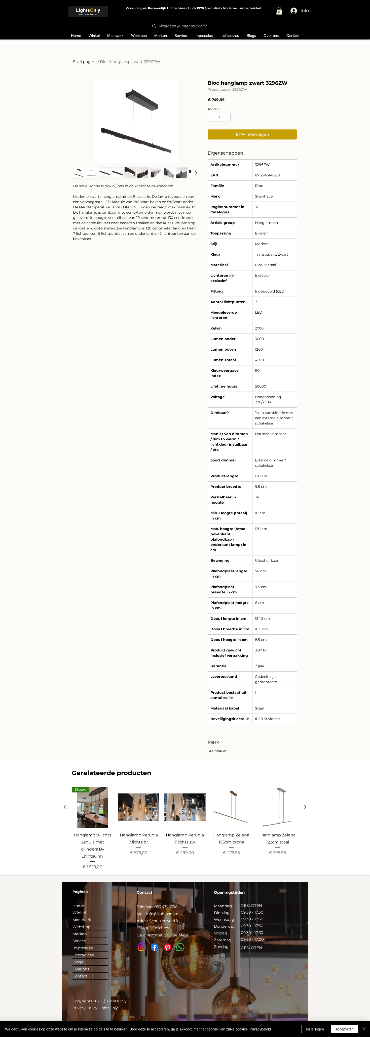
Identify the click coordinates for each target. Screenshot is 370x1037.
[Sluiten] (364, 1029)
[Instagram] (142, 947)
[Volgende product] (305, 807)
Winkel (79, 912)
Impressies (82, 948)
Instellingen (315, 1028)
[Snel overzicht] (139, 807)
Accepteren (345, 1028)
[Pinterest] (167, 947)
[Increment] (227, 117)
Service (79, 940)
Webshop (81, 926)
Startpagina (85, 61)
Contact (79, 976)
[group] (185, 828)
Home (78, 905)
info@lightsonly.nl (162, 913)
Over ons (80, 969)
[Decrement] (211, 117)
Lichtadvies (83, 955)
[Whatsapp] (180, 947)
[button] (279, 11)
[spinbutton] (219, 117)
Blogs (77, 962)
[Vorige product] (65, 807)
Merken (79, 933)
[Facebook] (155, 947)
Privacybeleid (260, 1028)
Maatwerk (81, 919)
